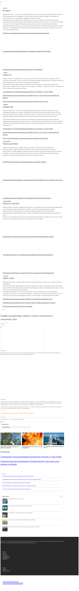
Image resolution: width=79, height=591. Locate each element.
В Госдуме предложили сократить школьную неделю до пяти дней (25, 101)
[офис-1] (12, 269)
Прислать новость (6, 570)
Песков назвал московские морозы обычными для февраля (22, 69)
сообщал (9, 419)
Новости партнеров (32, 496)
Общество (5, 104)
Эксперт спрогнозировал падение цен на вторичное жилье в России (26, 33)
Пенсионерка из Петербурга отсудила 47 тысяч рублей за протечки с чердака (29, 302)
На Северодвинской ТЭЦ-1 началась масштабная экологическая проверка (28, 255)
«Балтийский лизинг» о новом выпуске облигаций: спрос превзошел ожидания (19, 485)
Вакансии (5, 569)
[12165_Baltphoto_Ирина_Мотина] (12, 251)
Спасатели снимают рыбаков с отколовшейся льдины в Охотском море (27, 198)
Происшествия (6, 141)
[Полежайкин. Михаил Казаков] (12, 48)
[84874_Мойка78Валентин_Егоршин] (12, 66)
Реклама (4, 567)
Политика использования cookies (10, 581)
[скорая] (12, 176)
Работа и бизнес (7, 201)
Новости (5, 72)
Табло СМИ (5, 558)
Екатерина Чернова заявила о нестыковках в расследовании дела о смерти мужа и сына (33, 180)
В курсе (5, 8)
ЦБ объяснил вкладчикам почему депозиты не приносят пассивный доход (28, 299)
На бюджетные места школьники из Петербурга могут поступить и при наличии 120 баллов (21, 479)
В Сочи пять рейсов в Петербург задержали (17, 306)
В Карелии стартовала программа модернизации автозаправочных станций (28, 236)
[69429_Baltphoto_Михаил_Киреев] (12, 233)
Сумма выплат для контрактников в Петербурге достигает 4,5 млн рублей (28, 92)
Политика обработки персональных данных (13, 582)
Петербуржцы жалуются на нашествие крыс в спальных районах (24, 162)
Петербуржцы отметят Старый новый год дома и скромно (17, 413)
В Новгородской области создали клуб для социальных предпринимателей (28, 273)
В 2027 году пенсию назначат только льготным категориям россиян (16, 488)
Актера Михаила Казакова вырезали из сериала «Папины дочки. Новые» (27, 51)
